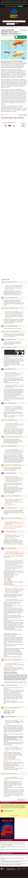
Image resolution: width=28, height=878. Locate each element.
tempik (5, 403)
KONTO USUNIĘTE (7, 436)
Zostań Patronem (5, 802)
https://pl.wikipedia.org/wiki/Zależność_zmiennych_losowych (15, 585)
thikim (5, 339)
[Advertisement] (14, 188)
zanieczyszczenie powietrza (7, 117)
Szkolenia (24, 868)
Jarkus (5, 347)
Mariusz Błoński (7, 331)
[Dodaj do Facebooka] (9, 125)
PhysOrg (6, 114)
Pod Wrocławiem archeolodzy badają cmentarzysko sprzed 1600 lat (14, 850)
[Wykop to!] (5, 125)
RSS (3, 869)
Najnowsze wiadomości (6, 840)
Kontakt (18, 868)
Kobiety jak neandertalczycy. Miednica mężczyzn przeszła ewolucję (13, 859)
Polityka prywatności (11, 868)
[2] (22, 793)
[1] (9, 796)
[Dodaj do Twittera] (14, 125)
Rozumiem (20, 6)
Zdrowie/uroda (14, 35)
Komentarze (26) (5, 279)
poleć (26, 124)
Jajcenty (5, 282)
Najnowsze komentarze (6, 853)
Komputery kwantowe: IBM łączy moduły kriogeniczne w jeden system (14, 847)
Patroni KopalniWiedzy (14, 815)
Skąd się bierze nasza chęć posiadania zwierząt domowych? (13, 842)
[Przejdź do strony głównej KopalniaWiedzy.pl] (14, 13)
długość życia (21, 117)
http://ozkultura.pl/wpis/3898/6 (9, 528)
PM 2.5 (15, 117)
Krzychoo (6, 297)
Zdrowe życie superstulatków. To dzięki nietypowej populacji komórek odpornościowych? (13, 844)
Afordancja (6, 308)
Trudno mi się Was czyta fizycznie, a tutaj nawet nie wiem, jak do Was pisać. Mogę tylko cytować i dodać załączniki (14, 861)
